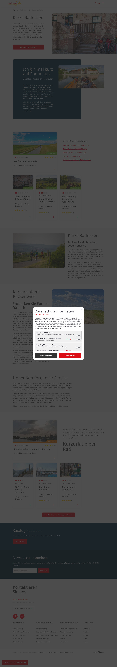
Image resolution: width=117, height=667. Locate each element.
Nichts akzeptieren (46, 355)
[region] (58, 341)
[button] (77, 335)
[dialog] (58, 333)
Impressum (38, 314)
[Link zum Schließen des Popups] (81, 310)
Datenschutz (46, 314)
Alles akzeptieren (70, 355)
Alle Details (69, 339)
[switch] (78, 335)
